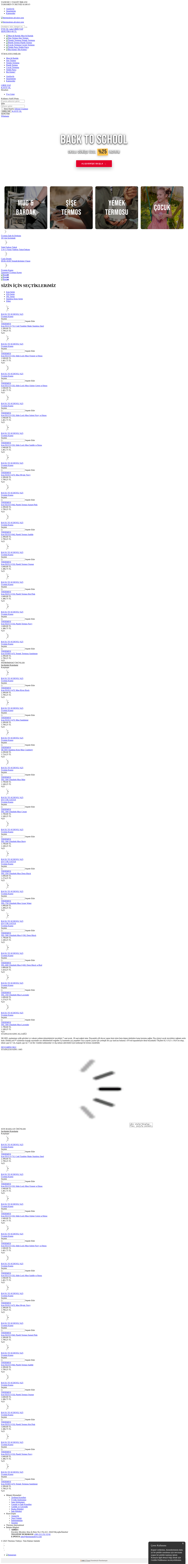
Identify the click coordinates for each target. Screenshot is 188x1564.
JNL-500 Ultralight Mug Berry (13, 841)
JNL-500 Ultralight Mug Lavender (15, 1025)
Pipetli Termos (26, 43)
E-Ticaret (87, 1560)
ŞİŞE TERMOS (71, 208)
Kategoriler (10, 13)
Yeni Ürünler (16, 1518)
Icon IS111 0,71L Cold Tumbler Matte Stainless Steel (22, 326)
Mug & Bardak (26, 36)
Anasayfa (15, 1516)
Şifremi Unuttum (21, 109)
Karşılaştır (5, 667)
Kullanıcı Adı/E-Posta (10, 99)
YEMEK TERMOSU (116, 208)
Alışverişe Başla (94, 164)
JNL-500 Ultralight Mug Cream (14, 812)
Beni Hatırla (9, 109)
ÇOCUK (162, 207)
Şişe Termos (23, 38)
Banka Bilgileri (17, 1509)
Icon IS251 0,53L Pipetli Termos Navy (16, 624)
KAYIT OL (6, 88)
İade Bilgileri (16, 1511)
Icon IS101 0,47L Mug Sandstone (14, 720)
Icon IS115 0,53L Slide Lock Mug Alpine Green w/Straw (24, 386)
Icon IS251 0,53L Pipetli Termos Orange (17, 564)
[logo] (94, 18)
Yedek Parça (23, 47)
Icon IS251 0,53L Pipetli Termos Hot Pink (18, 594)
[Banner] (5, 275)
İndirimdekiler (17, 1520)
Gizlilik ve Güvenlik (19, 1507)
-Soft (82, 1560)
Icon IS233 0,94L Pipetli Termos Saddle (17, 534)
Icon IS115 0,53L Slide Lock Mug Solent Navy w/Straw (24, 415)
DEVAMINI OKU (8, 1047)
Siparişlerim (11, 11)
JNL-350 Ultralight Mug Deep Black (16, 873)
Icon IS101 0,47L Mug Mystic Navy (16, 475)
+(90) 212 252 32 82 (42, 1534)
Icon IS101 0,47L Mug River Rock (15, 690)
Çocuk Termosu (28, 45)
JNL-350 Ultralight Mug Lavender (15, 995)
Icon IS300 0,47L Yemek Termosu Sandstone (19, 653)
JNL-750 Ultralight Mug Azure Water (16, 903)
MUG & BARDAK (26, 208)
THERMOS (6, 324)
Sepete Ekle (30, 321)
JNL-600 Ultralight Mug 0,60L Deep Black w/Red (21, 965)
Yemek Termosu (28, 40)
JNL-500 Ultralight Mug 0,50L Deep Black (18, 935)
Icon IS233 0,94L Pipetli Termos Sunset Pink (19, 505)
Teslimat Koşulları (18, 1497)
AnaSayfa (10, 9)
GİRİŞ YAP (6, 85)
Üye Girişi (10, 94)
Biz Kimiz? (22, 49)
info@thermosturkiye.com (31, 1537)
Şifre (3, 103)
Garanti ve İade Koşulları (21, 1504)
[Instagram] (11, 1555)
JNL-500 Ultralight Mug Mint (13, 779)
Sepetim (14, 1523)
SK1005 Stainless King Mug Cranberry (17, 750)
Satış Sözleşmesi (18, 1502)
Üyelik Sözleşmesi (18, 1500)
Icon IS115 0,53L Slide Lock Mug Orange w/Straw (22, 356)
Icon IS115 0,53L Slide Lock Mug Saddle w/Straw (21, 445)
